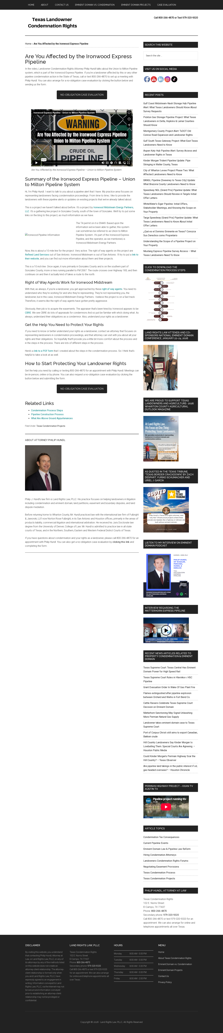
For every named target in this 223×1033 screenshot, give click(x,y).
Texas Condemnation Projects (50, 426)
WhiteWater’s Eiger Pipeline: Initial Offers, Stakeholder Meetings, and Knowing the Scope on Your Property (169, 207)
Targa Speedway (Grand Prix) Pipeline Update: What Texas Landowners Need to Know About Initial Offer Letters (170, 221)
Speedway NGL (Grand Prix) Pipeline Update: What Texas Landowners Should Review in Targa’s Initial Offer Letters (170, 194)
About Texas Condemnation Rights (174, 958)
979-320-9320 (171, 914)
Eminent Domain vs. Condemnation (175, 964)
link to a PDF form (43, 350)
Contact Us (163, 976)
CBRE (28, 312)
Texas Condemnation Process (159, 872)
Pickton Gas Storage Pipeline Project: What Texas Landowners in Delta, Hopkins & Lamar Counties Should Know (169, 121)
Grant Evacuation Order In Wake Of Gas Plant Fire (169, 687)
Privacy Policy (165, 982)
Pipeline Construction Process (47, 414)
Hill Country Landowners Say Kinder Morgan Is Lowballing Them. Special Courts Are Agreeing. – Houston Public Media (169, 746)
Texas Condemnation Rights (54, 22)
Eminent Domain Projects (170, 970)
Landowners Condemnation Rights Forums (165, 860)
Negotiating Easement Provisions (161, 866)
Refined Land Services (37, 254)
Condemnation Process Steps (47, 410)
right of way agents (112, 289)
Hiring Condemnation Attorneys (159, 854)
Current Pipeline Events (155, 843)
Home (28, 43)
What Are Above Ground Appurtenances (52, 418)
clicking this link (121, 542)
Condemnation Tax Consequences (161, 837)
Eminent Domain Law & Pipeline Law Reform (167, 849)
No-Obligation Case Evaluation (81, 94)
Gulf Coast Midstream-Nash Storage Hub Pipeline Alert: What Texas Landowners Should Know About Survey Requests (170, 107)
